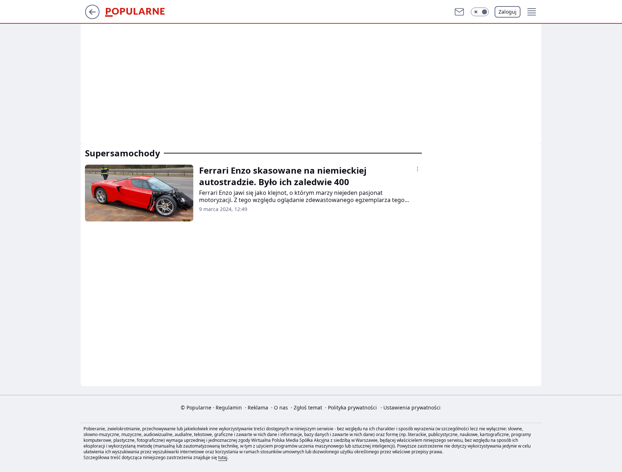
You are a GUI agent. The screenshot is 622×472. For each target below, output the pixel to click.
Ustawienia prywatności (410, 407)
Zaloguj (508, 11)
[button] (480, 12)
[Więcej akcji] (417, 169)
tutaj (222, 457)
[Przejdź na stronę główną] (92, 17)
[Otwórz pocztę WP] (459, 12)
